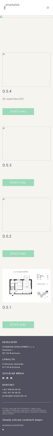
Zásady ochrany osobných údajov (22, 420)
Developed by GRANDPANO (13, 425)
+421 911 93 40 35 (11, 393)
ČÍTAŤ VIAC (18, 111)
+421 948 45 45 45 (11, 390)
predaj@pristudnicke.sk (14, 396)
